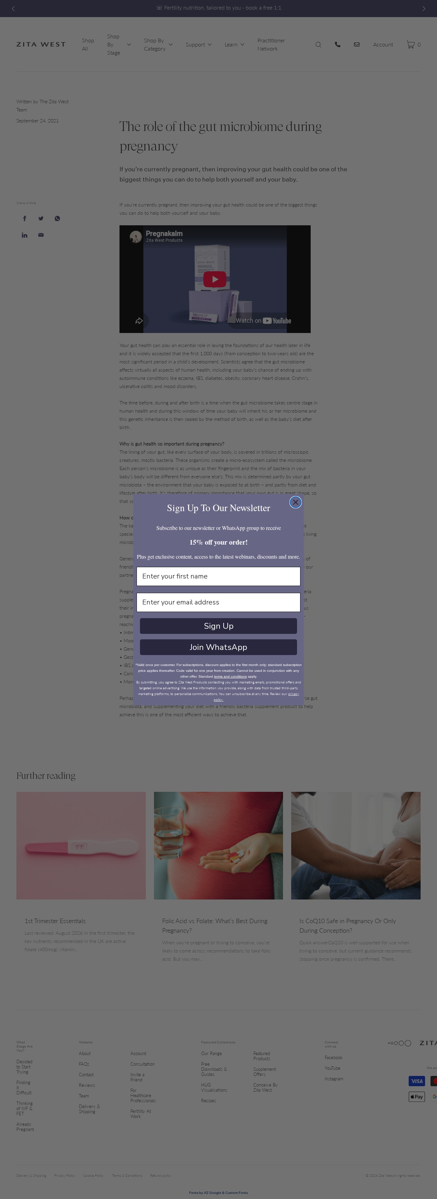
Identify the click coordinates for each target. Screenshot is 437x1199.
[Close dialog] (295, 502)
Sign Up (219, 626)
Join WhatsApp (218, 647)
